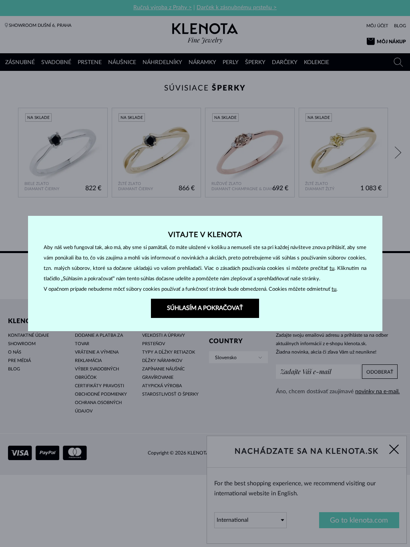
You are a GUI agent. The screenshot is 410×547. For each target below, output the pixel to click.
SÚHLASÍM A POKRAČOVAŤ (205, 308)
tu (332, 268)
